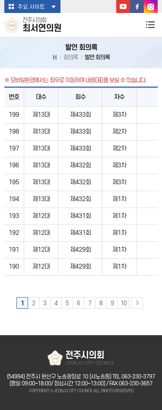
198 (14, 131)
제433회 (80, 115)
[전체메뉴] (150, 24)
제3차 (119, 115)
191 (14, 249)
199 (14, 115)
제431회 (80, 216)
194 (14, 199)
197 (14, 148)
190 (14, 266)
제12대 (41, 216)
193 (14, 216)
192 (14, 233)
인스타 (151, 6)
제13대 (41, 115)
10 (124, 303)
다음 (137, 303)
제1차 (119, 199)
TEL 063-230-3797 (133, 377)
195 (14, 182)
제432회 (80, 165)
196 (14, 165)
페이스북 (137, 6)
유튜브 (123, 6)
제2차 (119, 131)
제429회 (80, 249)
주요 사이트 (31, 7)
